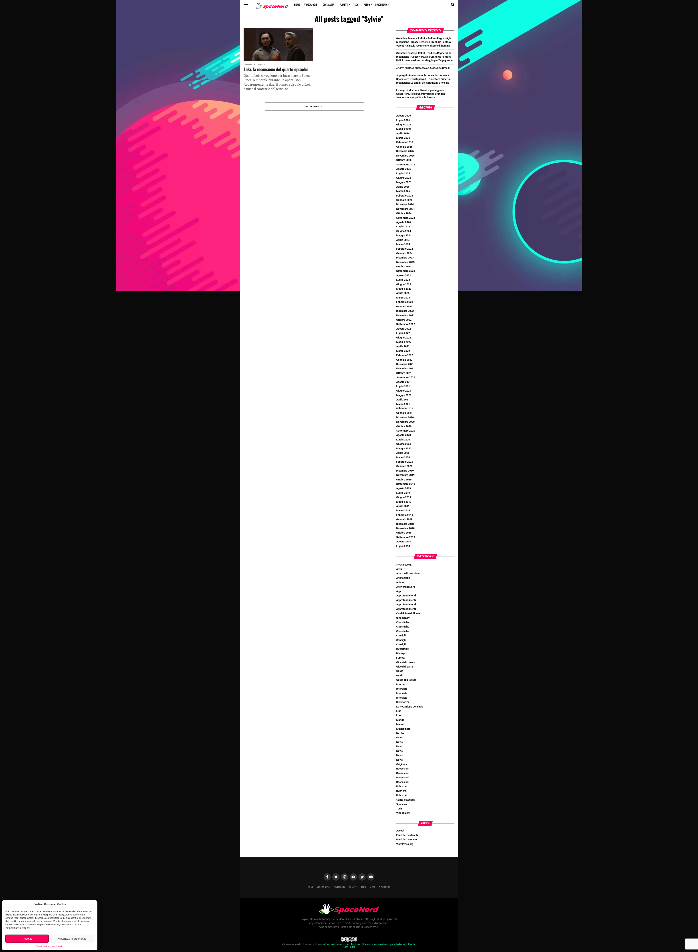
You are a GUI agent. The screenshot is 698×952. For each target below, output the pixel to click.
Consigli (401, 635)
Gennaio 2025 (404, 200)
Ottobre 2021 (404, 373)
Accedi (400, 830)
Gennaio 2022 (404, 359)
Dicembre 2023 (405, 257)
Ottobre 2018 (404, 532)
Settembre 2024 (405, 217)
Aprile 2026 (403, 133)
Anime (400, 582)
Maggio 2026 (403, 129)
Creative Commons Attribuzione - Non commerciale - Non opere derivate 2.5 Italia (369, 944)
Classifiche (402, 622)
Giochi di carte (404, 666)
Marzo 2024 (403, 244)
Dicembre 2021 (405, 364)
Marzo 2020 (403, 457)
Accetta (27, 938)
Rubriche (401, 786)
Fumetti (344, 4)
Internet (401, 684)
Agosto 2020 (403, 435)
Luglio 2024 (403, 226)
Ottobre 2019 (404, 479)
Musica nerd (403, 728)
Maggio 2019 (403, 501)
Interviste (401, 688)
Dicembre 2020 (405, 417)
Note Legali (56, 946)
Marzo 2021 (403, 404)
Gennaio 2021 (404, 412)
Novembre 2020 (405, 421)
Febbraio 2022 (404, 355)
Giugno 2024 (403, 231)
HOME (297, 4)
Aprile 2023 (403, 293)
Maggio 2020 (403, 448)
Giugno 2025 (403, 177)
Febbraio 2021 (404, 408)
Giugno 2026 (403, 124)
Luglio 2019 (403, 492)
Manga (400, 719)
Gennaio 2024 (404, 253)
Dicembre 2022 (405, 310)
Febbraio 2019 (404, 515)
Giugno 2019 (403, 497)
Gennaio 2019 (404, 519)
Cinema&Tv (328, 4)
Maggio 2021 (403, 395)
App (398, 591)
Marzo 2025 (403, 191)
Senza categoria (405, 799)
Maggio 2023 (403, 288)
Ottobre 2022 (404, 319)
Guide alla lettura (406, 680)
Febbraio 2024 (404, 248)
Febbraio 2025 (404, 195)
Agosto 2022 (403, 328)
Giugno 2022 (403, 337)
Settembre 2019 (405, 484)
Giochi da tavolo (405, 662)
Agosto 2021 (403, 382)
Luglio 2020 (403, 439)
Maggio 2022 (403, 342)
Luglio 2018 (403, 546)
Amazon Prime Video (408, 573)
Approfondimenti (406, 595)
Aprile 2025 (403, 186)
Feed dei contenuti (407, 835)
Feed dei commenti (407, 839)
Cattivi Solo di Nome (408, 613)
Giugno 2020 (403, 444)
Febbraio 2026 (404, 142)
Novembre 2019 (405, 475)
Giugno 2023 (403, 284)
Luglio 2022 (403, 333)
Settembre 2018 (405, 537)
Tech (355, 4)
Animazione (403, 578)
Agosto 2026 (403, 115)
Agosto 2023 (403, 275)
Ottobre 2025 (404, 160)
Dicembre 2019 (405, 470)
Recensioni (402, 768)
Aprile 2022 (403, 346)
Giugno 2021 (403, 390)
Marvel (400, 724)
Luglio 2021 (403, 386)
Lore (399, 715)
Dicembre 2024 (405, 204)
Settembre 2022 (405, 324)
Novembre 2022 (405, 315)
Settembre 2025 (405, 164)
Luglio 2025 (403, 173)
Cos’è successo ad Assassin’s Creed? (429, 68)
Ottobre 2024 (404, 213)
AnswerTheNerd (405, 586)
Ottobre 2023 (404, 266)
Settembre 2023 (405, 270)
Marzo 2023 (403, 297)
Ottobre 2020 (404, 426)
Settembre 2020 (405, 430)
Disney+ (401, 653)
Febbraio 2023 (404, 302)
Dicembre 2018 (405, 524)
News (399, 737)
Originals (401, 764)
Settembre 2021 (405, 377)
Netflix (400, 733)
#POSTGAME (404, 564)
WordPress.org (404, 844)
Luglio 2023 (403, 279)
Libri (399, 711)
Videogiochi (311, 4)
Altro (367, 4)
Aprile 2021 (403, 399)
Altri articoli (314, 106)
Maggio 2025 (403, 182)
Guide (399, 671)
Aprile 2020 (403, 452)
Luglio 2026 (403, 120)
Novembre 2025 (405, 155)
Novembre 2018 (405, 528)
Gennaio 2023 (404, 306)
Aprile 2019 (403, 506)
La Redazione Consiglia (410, 706)
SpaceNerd (381, 4)
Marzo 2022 (403, 350)
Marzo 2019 (403, 510)
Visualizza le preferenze (72, 938)
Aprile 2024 (403, 240)
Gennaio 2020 (404, 466)
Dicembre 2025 (405, 151)
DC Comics (402, 648)
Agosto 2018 (403, 541)
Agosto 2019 (403, 488)
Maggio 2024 (403, 235)
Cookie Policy (42, 946)
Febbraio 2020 (404, 461)
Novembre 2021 (405, 368)
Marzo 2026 (403, 137)
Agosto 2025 (403, 169)
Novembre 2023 (405, 262)
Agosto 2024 (403, 222)
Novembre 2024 (405, 209)
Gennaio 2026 (404, 146)
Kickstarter (402, 702)
